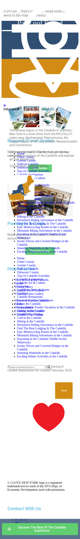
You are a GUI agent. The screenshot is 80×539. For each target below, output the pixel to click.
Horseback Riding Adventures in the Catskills (45, 324)
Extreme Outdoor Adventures (35, 300)
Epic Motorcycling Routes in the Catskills (42, 331)
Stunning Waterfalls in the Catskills (38, 352)
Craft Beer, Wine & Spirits (33, 289)
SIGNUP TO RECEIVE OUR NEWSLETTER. (26, 386)
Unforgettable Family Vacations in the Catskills (46, 307)
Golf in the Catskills (29, 317)
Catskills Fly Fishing (29, 314)
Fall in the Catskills (29, 303)
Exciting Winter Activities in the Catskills (42, 356)
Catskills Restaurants (30, 296)
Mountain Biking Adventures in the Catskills (44, 335)
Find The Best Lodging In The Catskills (41, 328)
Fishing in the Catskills (31, 310)
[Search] (49, 367)
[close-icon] (4, 105)
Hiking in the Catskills (30, 321)
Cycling (22, 293)
